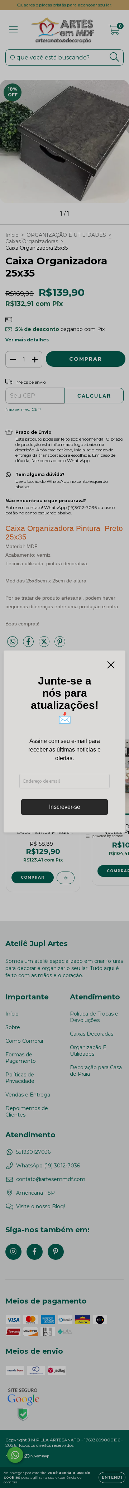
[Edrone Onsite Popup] (64, 744)
